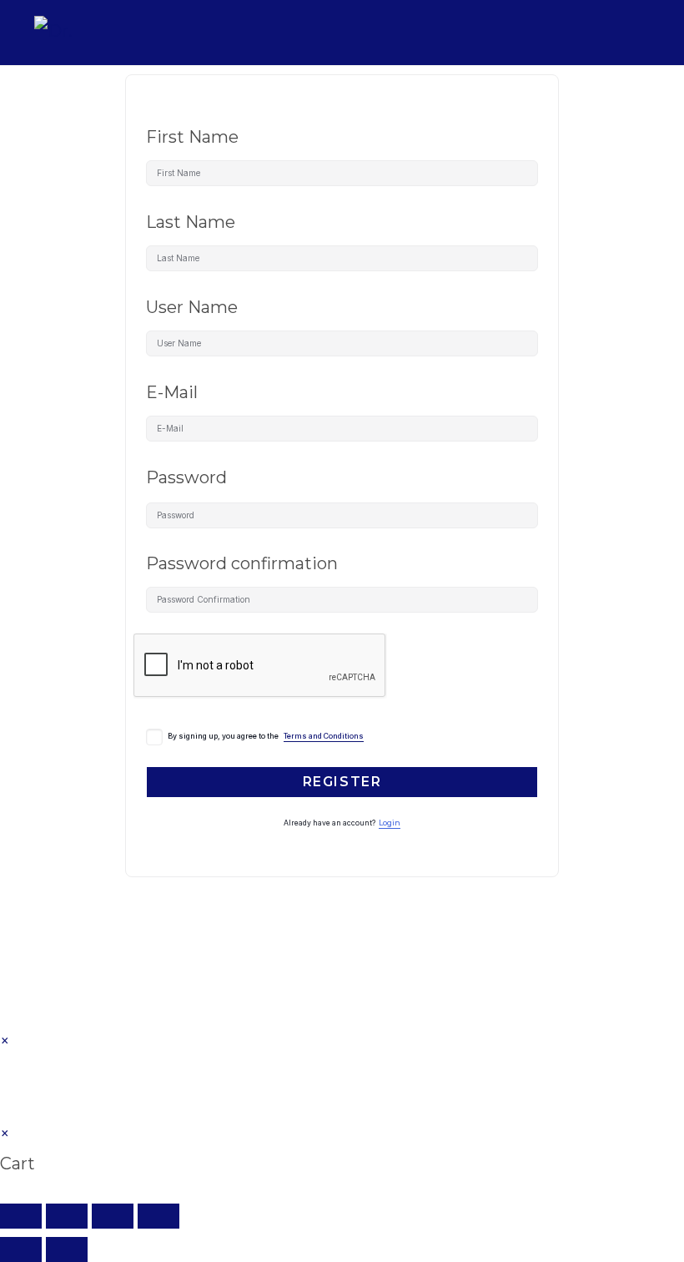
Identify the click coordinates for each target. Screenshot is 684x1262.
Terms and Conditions (324, 736)
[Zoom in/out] (21, 1216)
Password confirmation (242, 563)
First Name (192, 137)
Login (389, 823)
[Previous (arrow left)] (21, 1249)
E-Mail (172, 392)
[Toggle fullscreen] (67, 1216)
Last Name (190, 222)
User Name (192, 307)
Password (186, 477)
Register (342, 782)
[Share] (112, 1216)
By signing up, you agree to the (266, 736)
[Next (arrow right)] (67, 1249)
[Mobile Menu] (638, 32)
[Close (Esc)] (158, 1216)
